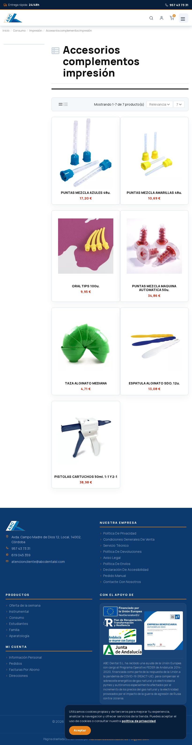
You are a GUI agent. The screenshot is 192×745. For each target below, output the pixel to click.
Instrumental (19, 611)
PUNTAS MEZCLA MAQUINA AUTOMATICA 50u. (154, 288)
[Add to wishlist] (79, 187)
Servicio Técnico (116, 545)
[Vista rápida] (92, 187)
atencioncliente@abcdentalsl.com (38, 561)
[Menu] (183, 18)
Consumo (16, 618)
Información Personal (25, 657)
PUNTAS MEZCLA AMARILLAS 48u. (154, 192)
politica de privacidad (139, 721)
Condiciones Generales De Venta (129, 539)
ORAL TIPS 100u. (86, 286)
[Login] (161, 18)
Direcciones (18, 676)
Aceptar (80, 730)
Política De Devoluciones (122, 552)
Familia (14, 630)
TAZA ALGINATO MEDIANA (86, 383)
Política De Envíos (116, 564)
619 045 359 (20, 555)
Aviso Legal (112, 558)
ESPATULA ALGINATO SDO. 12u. (154, 383)
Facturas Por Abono (24, 670)
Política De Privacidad (119, 533)
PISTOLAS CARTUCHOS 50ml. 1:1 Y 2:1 (85, 476)
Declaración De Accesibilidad (125, 570)
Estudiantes (18, 624)
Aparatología (19, 636)
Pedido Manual (114, 576)
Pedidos (15, 663)
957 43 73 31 (20, 548)
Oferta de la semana (25, 605)
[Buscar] (151, 18)
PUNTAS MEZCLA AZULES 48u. (86, 192)
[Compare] (85, 187)
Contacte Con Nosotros (122, 582)
